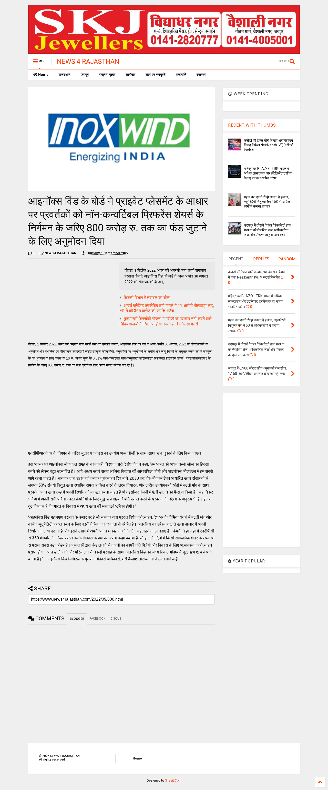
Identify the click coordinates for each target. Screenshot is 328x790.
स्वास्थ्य (201, 75)
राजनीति (181, 75)
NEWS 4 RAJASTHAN (88, 61)
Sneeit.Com (173, 780)
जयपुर (85, 75)
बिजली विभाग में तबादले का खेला (147, 297)
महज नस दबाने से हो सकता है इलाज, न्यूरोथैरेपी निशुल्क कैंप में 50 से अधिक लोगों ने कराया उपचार (267, 201)
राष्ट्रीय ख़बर (107, 75)
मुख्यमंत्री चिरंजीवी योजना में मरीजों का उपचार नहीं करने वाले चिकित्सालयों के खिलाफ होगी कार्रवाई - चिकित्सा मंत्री (165, 321)
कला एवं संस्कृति (156, 75)
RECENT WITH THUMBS (252, 125)
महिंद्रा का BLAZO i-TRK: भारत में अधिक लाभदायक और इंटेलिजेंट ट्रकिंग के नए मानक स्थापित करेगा (268, 173)
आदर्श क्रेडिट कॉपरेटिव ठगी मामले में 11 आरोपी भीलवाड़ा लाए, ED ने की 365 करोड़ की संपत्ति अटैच (166, 308)
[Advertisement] (71, 298)
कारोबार (130, 75)
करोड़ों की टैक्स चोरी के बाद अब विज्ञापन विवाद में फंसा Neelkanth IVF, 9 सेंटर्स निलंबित (268, 145)
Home (42, 75)
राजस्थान (64, 75)
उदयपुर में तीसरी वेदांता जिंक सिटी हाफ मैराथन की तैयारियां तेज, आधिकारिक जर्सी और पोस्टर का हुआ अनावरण (267, 230)
